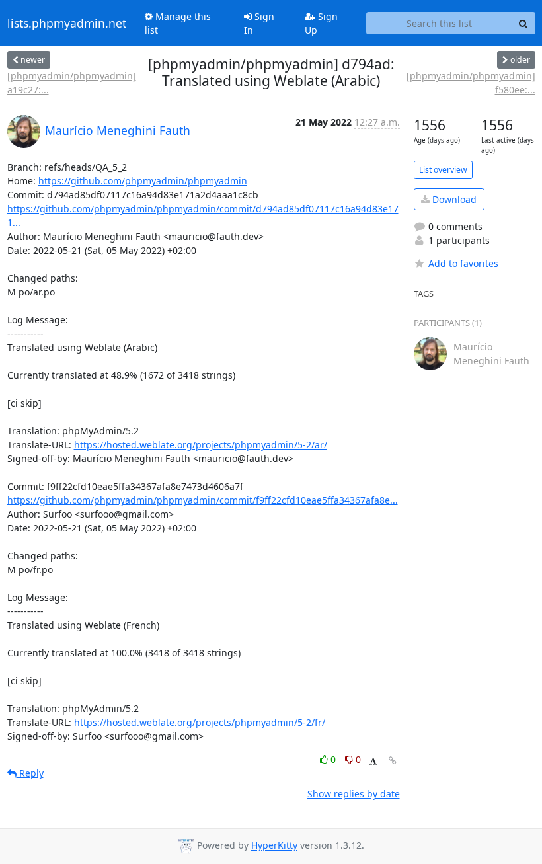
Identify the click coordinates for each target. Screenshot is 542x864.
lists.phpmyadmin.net (66, 23)
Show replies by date (353, 793)
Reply (30, 773)
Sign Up (321, 23)
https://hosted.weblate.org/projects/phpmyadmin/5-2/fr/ (199, 722)
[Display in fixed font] (373, 761)
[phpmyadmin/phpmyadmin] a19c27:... (71, 82)
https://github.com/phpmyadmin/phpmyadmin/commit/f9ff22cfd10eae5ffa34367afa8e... (202, 500)
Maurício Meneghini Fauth (117, 130)
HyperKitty (274, 846)
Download (453, 199)
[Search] (523, 23)
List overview (443, 169)
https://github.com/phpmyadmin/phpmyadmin (142, 181)
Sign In (259, 23)
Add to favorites (463, 263)
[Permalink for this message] (392, 760)
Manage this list (178, 23)
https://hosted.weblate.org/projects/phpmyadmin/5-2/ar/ (200, 444)
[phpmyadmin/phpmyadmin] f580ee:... (470, 82)
